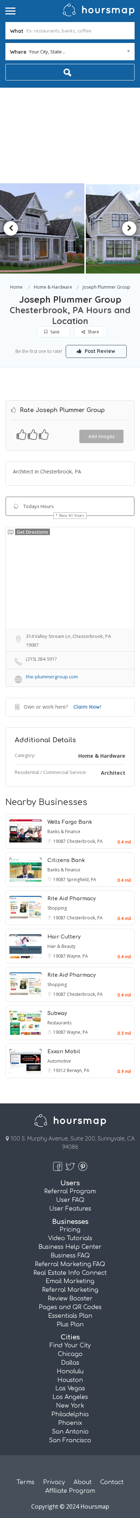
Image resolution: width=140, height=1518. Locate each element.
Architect (113, 772)
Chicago (70, 1354)
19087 (60, 841)
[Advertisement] (70, 135)
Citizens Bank (66, 860)
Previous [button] (11, 228)
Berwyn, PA (78, 1070)
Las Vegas (70, 1388)
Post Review (99, 351)
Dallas (70, 1363)
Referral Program (70, 1191)
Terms (25, 1482)
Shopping (57, 908)
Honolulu (70, 1371)
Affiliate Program (70, 1491)
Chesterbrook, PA (85, 841)
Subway (57, 1013)
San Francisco (70, 1440)
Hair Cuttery (64, 937)
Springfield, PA (81, 879)
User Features (70, 1209)
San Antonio (70, 1432)
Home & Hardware (53, 287)
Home (16, 287)
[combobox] (70, 51)
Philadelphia (70, 1414)
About (83, 1482)
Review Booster (70, 1298)
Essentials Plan (70, 1316)
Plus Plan (70, 1324)
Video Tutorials (70, 1238)
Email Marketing (70, 1281)
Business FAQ (70, 1255)
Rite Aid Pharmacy (71, 898)
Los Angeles (70, 1397)
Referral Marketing (70, 1290)
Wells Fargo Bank (69, 822)
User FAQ (70, 1200)
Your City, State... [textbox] (47, 51)
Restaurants (59, 1023)
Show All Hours (71, 515)
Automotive (59, 1061)
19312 (60, 1070)
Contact (111, 1482)
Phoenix (70, 1423)
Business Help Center (70, 1247)
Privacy (54, 1482)
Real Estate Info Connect (70, 1273)
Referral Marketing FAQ (70, 1264)
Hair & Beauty (61, 946)
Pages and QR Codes (70, 1307)
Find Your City (70, 1345)
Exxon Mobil (63, 1051)
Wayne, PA (77, 956)
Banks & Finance (63, 831)
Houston (70, 1380)
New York (70, 1406)
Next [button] (129, 228)
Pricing (70, 1229)
